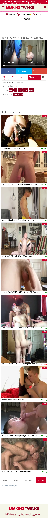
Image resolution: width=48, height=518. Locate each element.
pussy (31, 90)
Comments (35, 77)
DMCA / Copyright (11, 514)
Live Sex (11, 14)
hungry (25, 90)
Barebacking (18, 94)
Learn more (36, 3)
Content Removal (19, 515)
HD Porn (38, 14)
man (19, 90)
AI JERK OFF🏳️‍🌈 (25, 14)
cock (10, 90)
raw (15, 90)
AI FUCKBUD (25, 19)
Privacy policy (37, 514)
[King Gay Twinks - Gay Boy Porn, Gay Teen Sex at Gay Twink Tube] (25, 7)
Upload (32, 515)
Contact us (25, 514)
